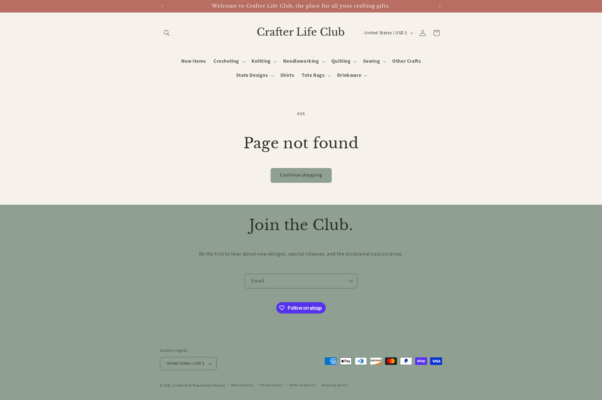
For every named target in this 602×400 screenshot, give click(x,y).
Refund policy (242, 385)
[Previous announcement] (162, 6)
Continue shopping (301, 175)
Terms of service (302, 385)
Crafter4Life (182, 385)
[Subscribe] (350, 281)
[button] (167, 33)
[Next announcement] (440, 6)
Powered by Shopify (209, 385)
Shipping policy (334, 385)
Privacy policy (271, 385)
